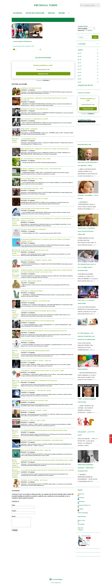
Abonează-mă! (43, 74)
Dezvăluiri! (80, 509)
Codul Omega (81, 501)
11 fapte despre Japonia (28, 139)
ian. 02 (79, 53)
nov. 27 (79, 63)
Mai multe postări (43, 58)
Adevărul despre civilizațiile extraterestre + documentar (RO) (42, 440)
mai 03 (79, 82)
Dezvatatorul (81, 497)
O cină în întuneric (27, 341)
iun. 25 (79, 72)
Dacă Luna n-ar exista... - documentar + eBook (36, 390)
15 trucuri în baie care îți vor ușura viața (34, 250)
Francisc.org (81, 494)
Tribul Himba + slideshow (29, 129)
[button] (40, 50)
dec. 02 (79, 59)
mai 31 (79, 75)
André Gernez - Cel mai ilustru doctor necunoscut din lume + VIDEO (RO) (86, 231)
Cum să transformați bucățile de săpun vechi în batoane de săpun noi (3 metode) (47, 470)
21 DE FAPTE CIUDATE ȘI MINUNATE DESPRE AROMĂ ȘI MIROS (38, 311)
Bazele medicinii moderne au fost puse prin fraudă (37, 321)
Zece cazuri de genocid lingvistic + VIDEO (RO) (36, 450)
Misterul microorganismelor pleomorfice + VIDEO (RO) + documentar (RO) (86, 468)
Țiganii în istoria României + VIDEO (32, 188)
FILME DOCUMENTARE (35, 13)
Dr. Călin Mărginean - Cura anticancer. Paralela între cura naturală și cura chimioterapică (86, 336)
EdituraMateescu (82, 516)
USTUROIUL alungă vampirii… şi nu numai (34, 480)
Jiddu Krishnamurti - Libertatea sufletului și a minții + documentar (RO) (45, 149)
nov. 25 (79, 66)
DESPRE (62, 13)
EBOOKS (51, 13)
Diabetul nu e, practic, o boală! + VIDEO (34, 410)
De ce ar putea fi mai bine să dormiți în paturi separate (39, 380)
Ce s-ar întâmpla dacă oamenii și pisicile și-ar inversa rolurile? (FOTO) (44, 430)
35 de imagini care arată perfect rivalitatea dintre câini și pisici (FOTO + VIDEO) (47, 460)
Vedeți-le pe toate (65, 20)
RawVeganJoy (81, 524)
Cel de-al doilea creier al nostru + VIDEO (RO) (36, 360)
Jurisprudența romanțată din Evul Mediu (34, 198)
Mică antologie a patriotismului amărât (34, 119)
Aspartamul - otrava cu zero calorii (33, 420)
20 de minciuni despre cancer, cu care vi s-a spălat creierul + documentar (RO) (87, 267)
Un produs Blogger (56, 579)
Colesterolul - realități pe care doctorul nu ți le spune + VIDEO (42, 370)
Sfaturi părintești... (83, 369)
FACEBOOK (17, 13)
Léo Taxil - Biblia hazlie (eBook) (31, 281)
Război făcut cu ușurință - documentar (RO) (35, 301)
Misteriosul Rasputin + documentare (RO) (34, 109)
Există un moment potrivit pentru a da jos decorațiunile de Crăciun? (44, 331)
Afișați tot (80, 530)
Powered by (39, 80)
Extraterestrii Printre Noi (84, 505)
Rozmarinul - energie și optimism (32, 291)
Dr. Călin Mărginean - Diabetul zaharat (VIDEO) (36, 260)
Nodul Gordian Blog (83, 513)
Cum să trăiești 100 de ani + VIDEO (31, 178)
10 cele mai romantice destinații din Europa (35, 351)
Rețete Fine (80, 528)
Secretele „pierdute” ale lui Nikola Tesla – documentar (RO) (41, 169)
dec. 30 (79, 56)
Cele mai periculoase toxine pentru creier (35, 208)
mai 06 (79, 79)
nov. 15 (79, 69)
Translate (90, 30)
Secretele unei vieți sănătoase (31, 88)
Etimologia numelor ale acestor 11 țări (34, 400)
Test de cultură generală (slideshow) (33, 229)
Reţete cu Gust (81, 520)
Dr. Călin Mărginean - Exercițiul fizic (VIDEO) (36, 159)
